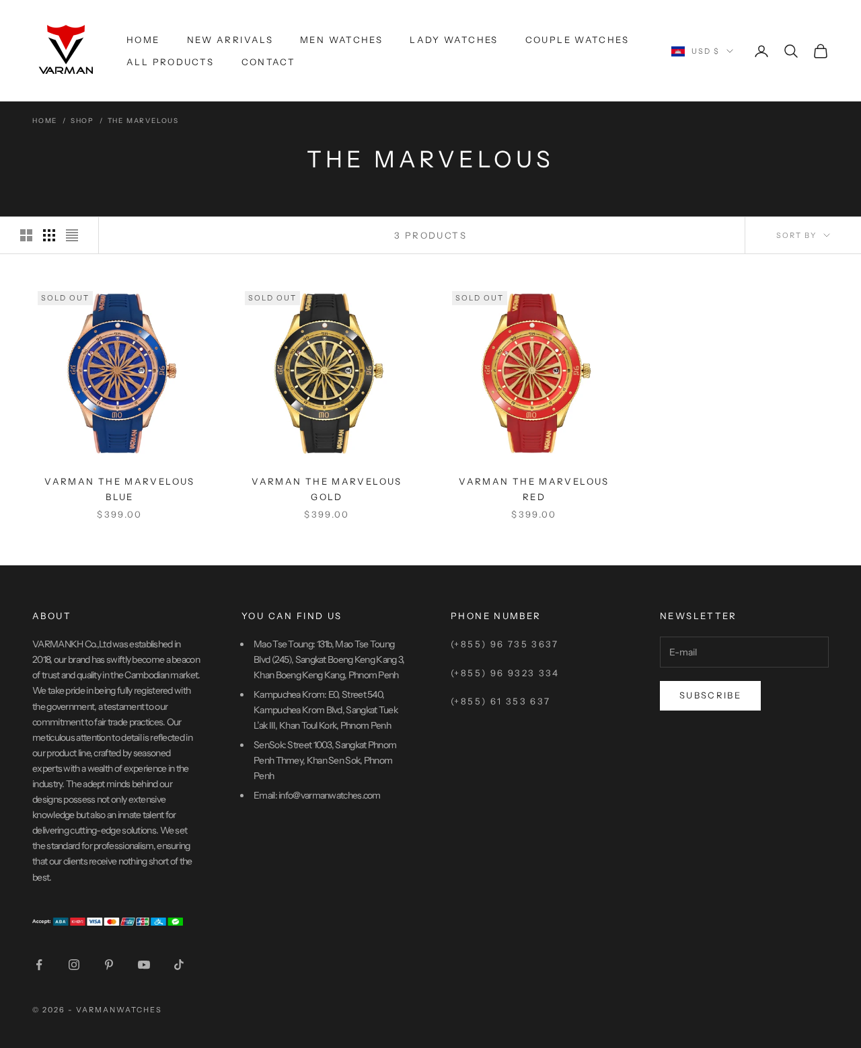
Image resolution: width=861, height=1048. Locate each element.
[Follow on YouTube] (144, 964)
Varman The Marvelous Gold (327, 488)
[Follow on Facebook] (39, 964)
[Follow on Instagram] (74, 964)
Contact (268, 61)
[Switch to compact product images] (72, 235)
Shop (82, 120)
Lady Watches (454, 39)
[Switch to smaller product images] (49, 235)
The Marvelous (143, 120)
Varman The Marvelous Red (534, 488)
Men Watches (341, 39)
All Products (170, 61)
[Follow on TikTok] (179, 964)
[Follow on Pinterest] (109, 964)
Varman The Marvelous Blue (119, 488)
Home (143, 39)
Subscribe (710, 695)
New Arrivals (230, 39)
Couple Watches (577, 39)
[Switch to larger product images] (26, 235)
